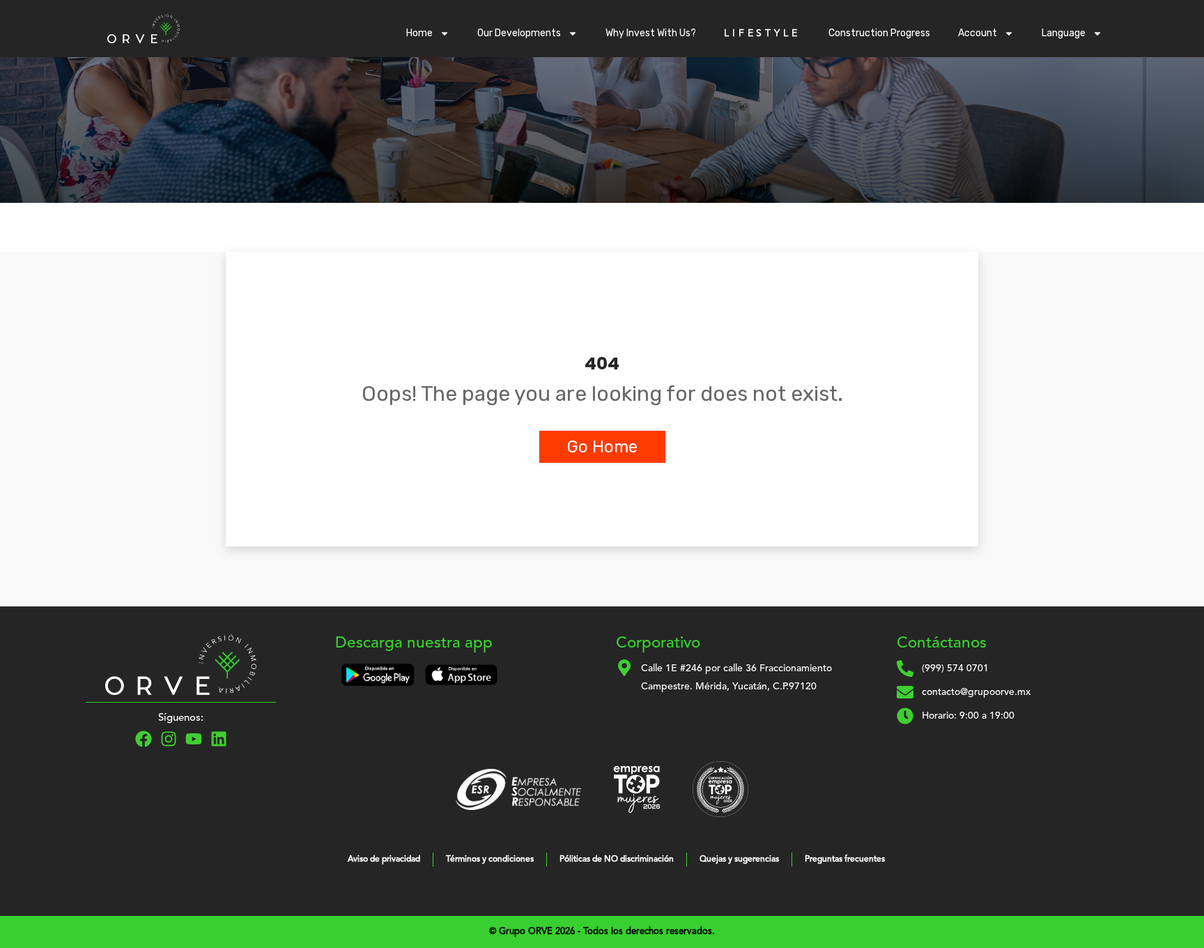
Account (977, 33)
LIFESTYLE (762, 33)
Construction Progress (879, 33)
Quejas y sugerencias (739, 859)
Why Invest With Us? (650, 33)
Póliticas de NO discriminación (616, 859)
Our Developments (519, 33)
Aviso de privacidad (384, 859)
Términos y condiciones (490, 859)
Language (1064, 33)
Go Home (602, 447)
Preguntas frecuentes (845, 859)
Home (419, 33)
